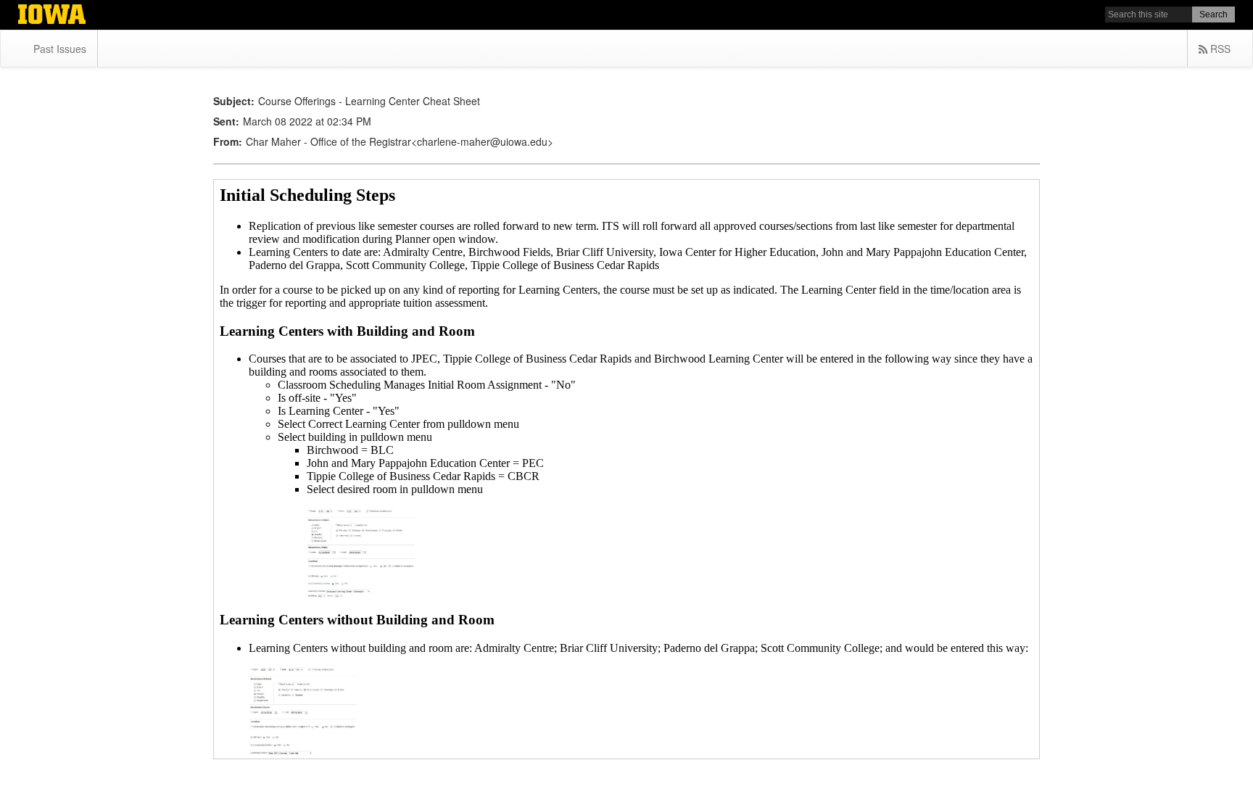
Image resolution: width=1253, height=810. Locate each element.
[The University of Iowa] (52, 16)
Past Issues (59, 48)
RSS (1219, 48)
